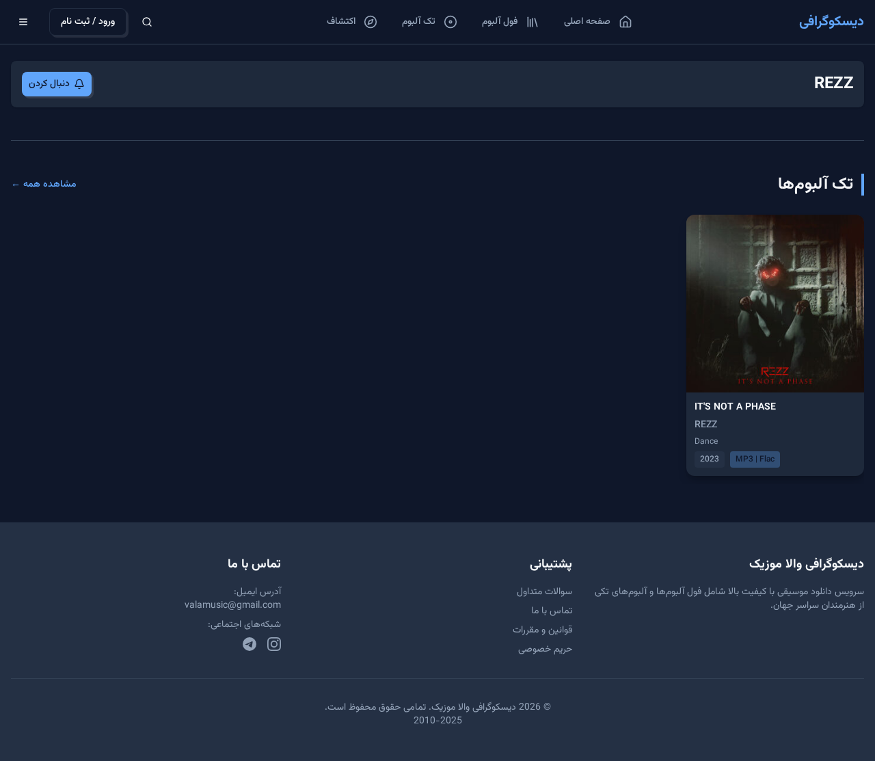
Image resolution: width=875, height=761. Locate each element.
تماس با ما (551, 611)
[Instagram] (274, 644)
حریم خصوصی (545, 649)
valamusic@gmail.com (233, 605)
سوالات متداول (544, 592)
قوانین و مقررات (542, 630)
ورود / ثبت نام (88, 21)
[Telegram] (249, 644)
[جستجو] (147, 22)
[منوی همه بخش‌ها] (23, 22)
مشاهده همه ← (44, 184)
